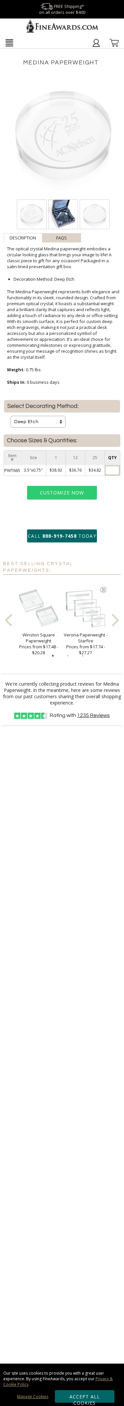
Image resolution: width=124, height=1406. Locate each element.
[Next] (115, 620)
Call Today (62, 536)
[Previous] (9, 620)
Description (23, 238)
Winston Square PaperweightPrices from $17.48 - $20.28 (38, 644)
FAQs (61, 238)
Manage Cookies (32, 1396)
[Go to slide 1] (53, 656)
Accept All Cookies (84, 1398)
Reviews (93, 715)
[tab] (23, 237)
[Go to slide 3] (82, 656)
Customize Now (62, 492)
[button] (9, 42)
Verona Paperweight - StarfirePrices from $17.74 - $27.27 (85, 644)
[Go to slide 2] (67, 656)
